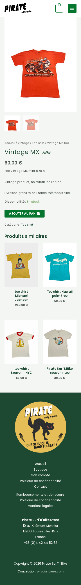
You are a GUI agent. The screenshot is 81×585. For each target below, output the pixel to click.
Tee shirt (38, 143)
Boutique (40, 470)
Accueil (9, 143)
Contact (40, 487)
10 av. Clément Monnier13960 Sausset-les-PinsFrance (40, 531)
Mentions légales (40, 506)
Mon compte (40, 475)
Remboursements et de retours (40, 495)
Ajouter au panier (24, 213)
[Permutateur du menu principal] (72, 8)
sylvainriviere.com (50, 571)
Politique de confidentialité (40, 481)
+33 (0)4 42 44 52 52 (40, 543)
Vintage (23, 143)
